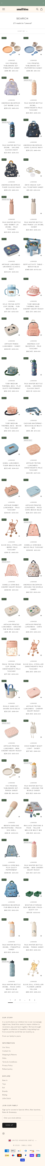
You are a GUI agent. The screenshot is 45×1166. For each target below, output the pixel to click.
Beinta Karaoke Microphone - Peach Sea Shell (12, 828)
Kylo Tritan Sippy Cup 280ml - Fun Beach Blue (11, 307)
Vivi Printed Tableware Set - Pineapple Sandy (11, 66)
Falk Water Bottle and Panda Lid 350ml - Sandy (33, 225)
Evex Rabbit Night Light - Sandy (33, 747)
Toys (4, 1084)
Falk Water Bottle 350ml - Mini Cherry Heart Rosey (33, 868)
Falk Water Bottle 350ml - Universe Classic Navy (33, 386)
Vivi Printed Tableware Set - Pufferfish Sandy (33, 66)
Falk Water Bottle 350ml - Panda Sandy (33, 946)
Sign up (9, 1125)
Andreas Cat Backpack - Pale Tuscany (33, 346)
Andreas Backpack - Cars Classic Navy (33, 146)
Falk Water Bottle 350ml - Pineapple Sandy (11, 947)
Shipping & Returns (9, 1055)
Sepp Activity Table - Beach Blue (33, 266)
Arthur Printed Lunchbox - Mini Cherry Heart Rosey (11, 748)
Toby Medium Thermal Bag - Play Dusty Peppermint (11, 386)
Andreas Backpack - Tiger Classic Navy (11, 186)
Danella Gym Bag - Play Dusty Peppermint (12, 868)
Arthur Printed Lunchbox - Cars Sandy (33, 627)
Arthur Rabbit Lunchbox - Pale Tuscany (11, 508)
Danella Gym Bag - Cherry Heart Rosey (11, 586)
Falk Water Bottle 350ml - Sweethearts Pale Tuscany (33, 107)
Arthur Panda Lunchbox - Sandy (11, 345)
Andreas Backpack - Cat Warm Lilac (11, 104)
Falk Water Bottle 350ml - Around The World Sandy (33, 788)
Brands (5, 1091)
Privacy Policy (7, 1065)
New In (4, 1080)
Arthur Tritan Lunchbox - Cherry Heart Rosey (33, 709)
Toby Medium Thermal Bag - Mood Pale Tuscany (12, 426)
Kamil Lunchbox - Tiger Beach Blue (11, 464)
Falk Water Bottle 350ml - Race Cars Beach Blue (11, 987)
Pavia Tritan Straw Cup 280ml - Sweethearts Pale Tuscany (11, 668)
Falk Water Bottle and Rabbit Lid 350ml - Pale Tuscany (11, 226)
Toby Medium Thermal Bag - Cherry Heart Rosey (33, 307)
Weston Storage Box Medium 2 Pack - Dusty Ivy (33, 908)
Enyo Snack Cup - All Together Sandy (34, 186)
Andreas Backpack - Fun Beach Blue (11, 906)
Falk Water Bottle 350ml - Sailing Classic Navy (11, 148)
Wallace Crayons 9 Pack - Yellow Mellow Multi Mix (33, 828)
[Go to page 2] (34, 1000)
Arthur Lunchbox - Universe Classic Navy (11, 267)
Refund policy (7, 1069)
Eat (3, 1087)
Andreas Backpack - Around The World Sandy (33, 587)
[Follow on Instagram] (3, 1133)
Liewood (11, 60)
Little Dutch (6, 1098)
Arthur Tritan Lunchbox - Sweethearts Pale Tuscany (33, 467)
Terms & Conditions (9, 1062)
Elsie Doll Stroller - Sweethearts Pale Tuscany (33, 667)
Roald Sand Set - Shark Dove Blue (11, 707)
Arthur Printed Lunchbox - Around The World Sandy (11, 627)
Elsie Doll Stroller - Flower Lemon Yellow (33, 987)
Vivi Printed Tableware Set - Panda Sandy (11, 788)
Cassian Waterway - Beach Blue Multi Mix (33, 426)
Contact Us (6, 1051)
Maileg (4, 1095)
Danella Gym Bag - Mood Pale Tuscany (33, 546)
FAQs (4, 1058)
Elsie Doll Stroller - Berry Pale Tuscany (11, 547)
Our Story (6, 1047)
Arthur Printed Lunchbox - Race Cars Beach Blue (33, 508)
